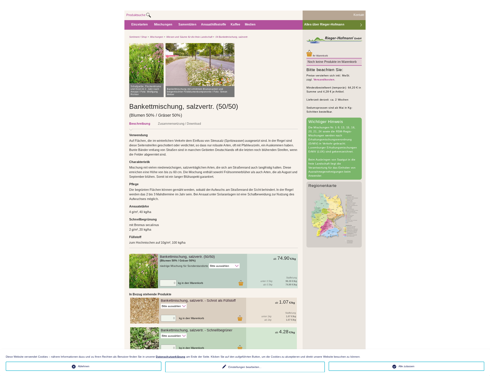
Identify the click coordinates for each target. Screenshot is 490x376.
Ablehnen (83, 366)
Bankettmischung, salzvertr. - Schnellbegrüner (196, 330)
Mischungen (163, 24)
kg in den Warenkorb (190, 282)
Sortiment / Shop (138, 37)
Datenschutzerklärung (170, 356)
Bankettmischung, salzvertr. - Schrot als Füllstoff (198, 300)
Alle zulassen (406, 366)
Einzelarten (139, 24)
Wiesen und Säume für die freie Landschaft (189, 37)
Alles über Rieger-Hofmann (324, 24)
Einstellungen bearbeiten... (244, 367)
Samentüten (187, 24)
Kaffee (235, 24)
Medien (250, 24)
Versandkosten (324, 79)
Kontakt (359, 14)
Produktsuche (136, 15)
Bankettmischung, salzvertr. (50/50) (187, 257)
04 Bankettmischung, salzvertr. (232, 37)
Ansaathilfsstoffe (213, 24)
